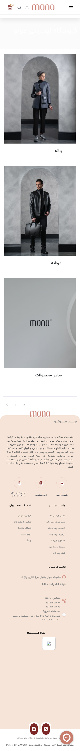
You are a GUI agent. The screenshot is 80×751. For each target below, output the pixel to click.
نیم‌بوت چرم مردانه (56, 528)
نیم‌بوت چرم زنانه (57, 534)
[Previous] (7, 405)
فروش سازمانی (24, 515)
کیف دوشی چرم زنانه (55, 522)
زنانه (58, 151)
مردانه (56, 263)
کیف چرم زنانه (59, 553)
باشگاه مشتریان (24, 528)
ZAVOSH (22, 745)
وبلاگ (28, 540)
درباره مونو (26, 534)
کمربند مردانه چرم (57, 546)
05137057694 (53, 603)
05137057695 (53, 607)
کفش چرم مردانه (57, 515)
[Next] (24, 405)
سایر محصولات (48, 375)
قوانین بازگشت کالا (22, 522)
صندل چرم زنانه (58, 540)
